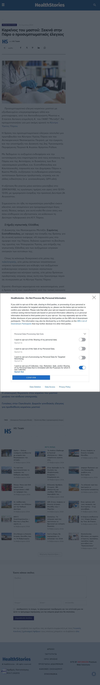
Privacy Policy (64, 387)
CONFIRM (31, 378)
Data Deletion (35, 387)
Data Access (50, 387)
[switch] (82, 339)
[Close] (94, 298)
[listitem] (50, 333)
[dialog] (50, 342)
